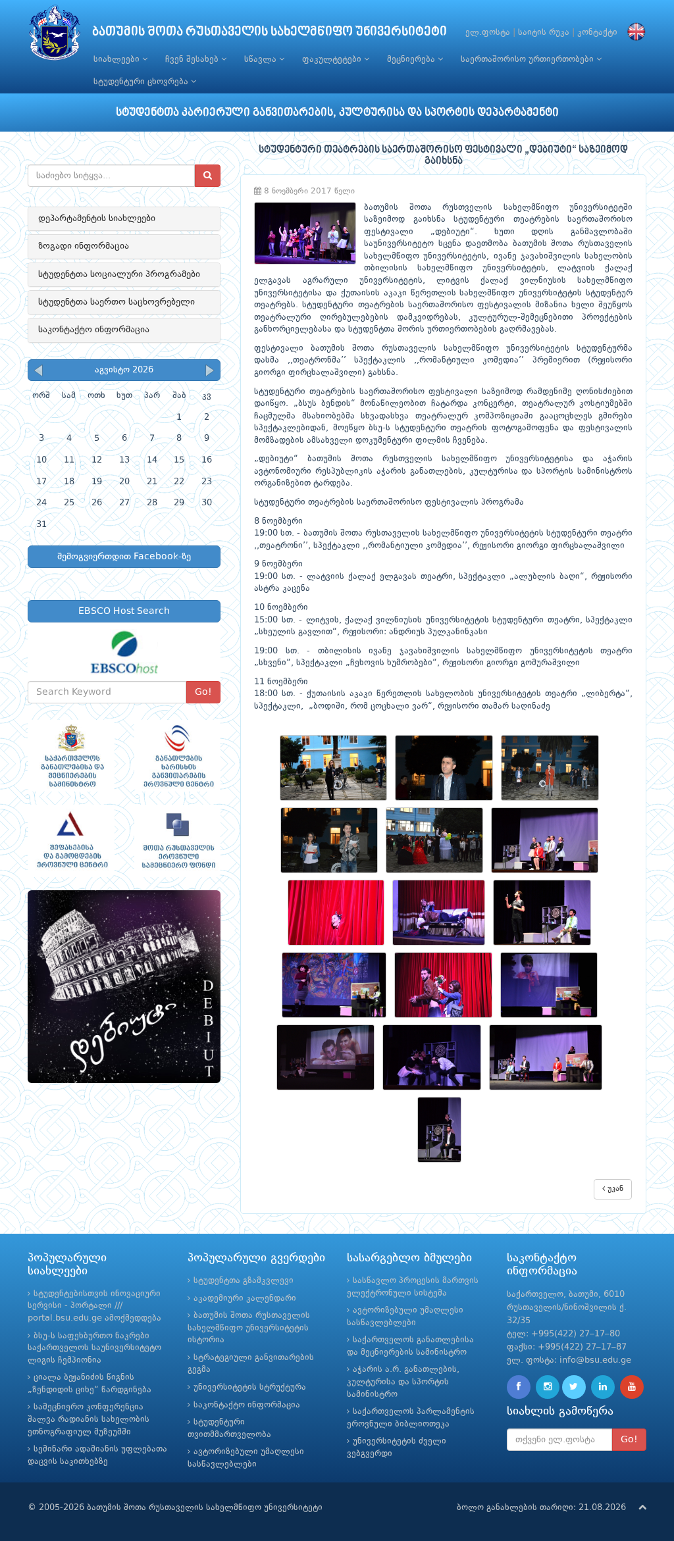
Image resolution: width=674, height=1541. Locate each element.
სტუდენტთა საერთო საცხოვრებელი (116, 302)
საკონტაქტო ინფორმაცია (93, 329)
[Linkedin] (603, 1387)
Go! (203, 692)
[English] (633, 32)
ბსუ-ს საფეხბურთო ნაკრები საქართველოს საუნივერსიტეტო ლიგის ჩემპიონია (94, 1348)
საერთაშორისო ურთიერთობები (528, 59)
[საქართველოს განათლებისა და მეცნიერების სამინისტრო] (71, 756)
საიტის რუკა (543, 32)
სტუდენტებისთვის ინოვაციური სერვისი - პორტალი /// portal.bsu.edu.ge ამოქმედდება (94, 1306)
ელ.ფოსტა (487, 32)
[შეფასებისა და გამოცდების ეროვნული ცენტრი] (71, 841)
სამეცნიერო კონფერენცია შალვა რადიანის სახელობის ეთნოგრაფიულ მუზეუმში (88, 1419)
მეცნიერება (412, 59)
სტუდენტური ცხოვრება (142, 82)
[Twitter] (574, 1387)
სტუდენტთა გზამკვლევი (244, 1280)
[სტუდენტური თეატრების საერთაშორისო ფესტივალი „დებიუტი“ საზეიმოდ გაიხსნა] (337, 768)
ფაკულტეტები (333, 59)
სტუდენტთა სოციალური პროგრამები (119, 274)
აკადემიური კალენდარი (245, 1298)
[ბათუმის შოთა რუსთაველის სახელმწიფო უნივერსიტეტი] (54, 36)
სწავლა (261, 59)
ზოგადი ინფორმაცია (83, 246)
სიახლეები (117, 59)
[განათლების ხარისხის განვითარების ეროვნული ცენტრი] (177, 756)
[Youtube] (632, 1387)
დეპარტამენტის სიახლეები (96, 218)
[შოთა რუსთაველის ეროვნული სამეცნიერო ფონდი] (177, 841)
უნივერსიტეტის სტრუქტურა (250, 1387)
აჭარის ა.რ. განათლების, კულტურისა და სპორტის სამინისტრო (403, 1381)
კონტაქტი (597, 32)
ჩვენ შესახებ (193, 59)
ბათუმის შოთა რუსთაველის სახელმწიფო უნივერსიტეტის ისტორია (249, 1327)
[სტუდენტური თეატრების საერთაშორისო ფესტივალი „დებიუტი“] (124, 986)
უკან (614, 1189)
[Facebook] (519, 1387)
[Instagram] (547, 1387)
